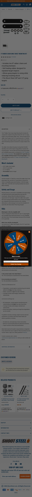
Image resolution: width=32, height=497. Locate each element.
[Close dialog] (29, 232)
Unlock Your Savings (16, 264)
